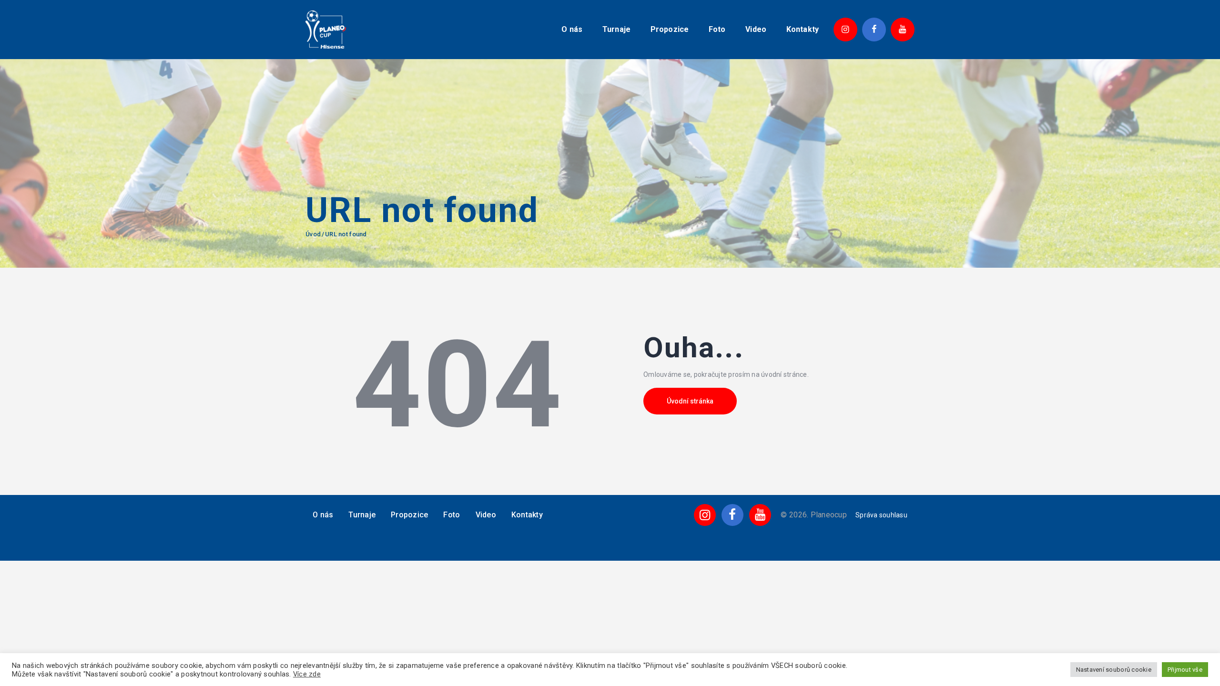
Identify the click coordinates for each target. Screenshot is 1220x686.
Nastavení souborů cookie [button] (1113, 669)
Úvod (313, 234)
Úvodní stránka (690, 401)
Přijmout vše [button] (1185, 669)
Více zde (307, 674)
